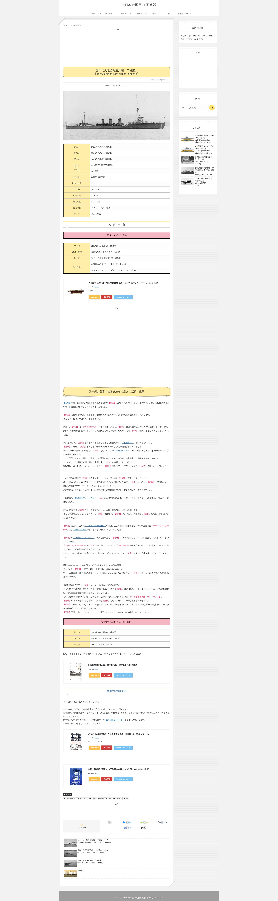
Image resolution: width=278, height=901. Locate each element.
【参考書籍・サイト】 (115, 720)
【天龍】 (67, 403)
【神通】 (92, 498)
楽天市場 (107, 297)
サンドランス (84, 798)
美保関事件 (118, 798)
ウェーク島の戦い (71, 798)
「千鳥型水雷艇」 (122, 450)
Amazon (94, 297)
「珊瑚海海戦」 (80, 530)
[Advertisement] (116, 46)
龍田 (127, 798)
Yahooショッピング (123, 297)
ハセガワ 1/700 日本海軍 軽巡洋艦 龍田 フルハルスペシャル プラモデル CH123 (123, 283)
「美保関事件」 (80, 498)
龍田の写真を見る (117, 691)
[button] (145, 828)
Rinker (97, 287)
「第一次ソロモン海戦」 (83, 538)
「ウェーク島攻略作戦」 (95, 526)
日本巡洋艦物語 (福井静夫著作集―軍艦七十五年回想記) (112, 665)
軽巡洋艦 (68, 794)
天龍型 (102, 798)
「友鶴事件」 (128, 443)
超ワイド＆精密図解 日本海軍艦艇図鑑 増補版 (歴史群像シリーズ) (118, 734)
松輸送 (110, 798)
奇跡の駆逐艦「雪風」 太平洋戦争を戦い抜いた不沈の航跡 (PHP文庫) (118, 769)
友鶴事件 (93, 798)
